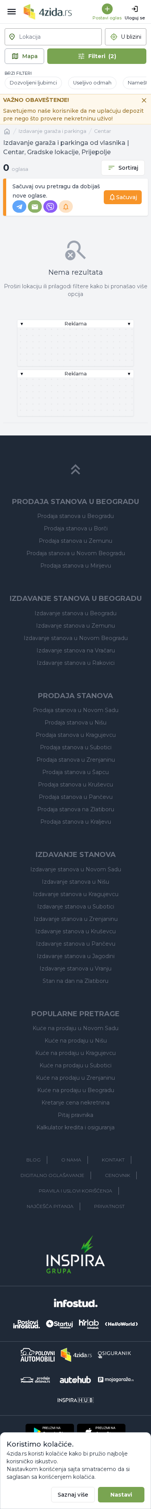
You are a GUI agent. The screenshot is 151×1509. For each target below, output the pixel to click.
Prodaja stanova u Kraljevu (75, 821)
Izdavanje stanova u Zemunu (75, 625)
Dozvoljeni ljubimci (33, 83)
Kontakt (113, 1160)
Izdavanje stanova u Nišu (75, 881)
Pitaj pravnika (75, 1115)
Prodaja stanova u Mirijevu (75, 565)
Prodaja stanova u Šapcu (75, 772)
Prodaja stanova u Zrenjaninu (75, 759)
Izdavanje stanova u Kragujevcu (75, 894)
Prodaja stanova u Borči (76, 528)
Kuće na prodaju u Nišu (76, 1040)
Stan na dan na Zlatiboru (75, 980)
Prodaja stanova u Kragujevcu (76, 734)
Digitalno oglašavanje (52, 1175)
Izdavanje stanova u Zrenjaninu (76, 918)
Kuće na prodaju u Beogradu (75, 1090)
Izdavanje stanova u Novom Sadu (75, 869)
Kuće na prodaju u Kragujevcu (75, 1053)
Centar (102, 131)
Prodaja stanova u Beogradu (75, 516)
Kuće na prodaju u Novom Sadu (75, 1028)
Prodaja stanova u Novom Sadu (75, 710)
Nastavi (121, 1494)
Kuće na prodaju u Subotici (75, 1065)
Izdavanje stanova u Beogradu (75, 613)
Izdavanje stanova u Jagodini (76, 956)
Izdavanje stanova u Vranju (75, 968)
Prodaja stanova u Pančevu (76, 796)
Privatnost (109, 1206)
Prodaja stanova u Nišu (75, 722)
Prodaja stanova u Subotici (76, 747)
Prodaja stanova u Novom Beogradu (75, 553)
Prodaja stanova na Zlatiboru (75, 809)
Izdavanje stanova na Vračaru (75, 650)
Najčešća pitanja (50, 1206)
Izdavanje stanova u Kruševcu (75, 931)
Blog (33, 1160)
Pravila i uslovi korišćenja (75, 1191)
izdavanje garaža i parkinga (52, 131)
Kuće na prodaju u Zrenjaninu (75, 1077)
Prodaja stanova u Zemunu (75, 540)
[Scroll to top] (75, 469)
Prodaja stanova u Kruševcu (75, 784)
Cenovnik (117, 1175)
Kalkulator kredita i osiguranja (75, 1127)
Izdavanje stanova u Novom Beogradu (76, 638)
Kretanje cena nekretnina (75, 1102)
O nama (71, 1160)
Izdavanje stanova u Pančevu (75, 943)
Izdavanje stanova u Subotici (75, 906)
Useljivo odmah (92, 83)
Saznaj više (73, 1494)
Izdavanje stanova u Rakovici (76, 662)
